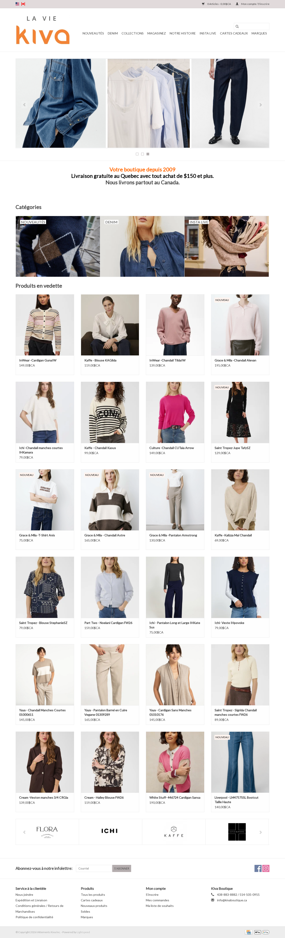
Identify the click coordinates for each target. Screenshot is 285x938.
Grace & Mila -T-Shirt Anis (37, 535)
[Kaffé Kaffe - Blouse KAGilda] (110, 324)
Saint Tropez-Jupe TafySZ (232, 448)
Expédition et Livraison (31, 900)
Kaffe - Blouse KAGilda (100, 360)
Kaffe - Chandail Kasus (100, 448)
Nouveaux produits (94, 906)
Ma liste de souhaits (160, 906)
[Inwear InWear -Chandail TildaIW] (175, 324)
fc (23, 4)
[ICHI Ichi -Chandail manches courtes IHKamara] (45, 412)
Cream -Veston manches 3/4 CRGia (43, 797)
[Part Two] (237, 832)
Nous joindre (24, 894)
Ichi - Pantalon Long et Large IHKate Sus (174, 625)
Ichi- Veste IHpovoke (229, 623)
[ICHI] (47, 832)
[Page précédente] (24, 104)
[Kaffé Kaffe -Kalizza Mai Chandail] (240, 499)
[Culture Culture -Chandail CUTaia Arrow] (175, 412)
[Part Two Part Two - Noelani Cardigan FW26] (110, 587)
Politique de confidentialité (34, 917)
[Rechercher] (237, 26)
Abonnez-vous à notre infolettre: (44, 868)
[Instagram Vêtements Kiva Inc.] (265, 868)
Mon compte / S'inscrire (255, 4)
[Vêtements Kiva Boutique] (43, 30)
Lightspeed (83, 932)
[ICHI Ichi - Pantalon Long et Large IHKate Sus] (175, 587)
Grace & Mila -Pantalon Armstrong (173, 535)
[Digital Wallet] (261, 932)
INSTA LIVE (208, 33)
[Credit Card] (248, 932)
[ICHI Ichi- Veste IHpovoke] (240, 587)
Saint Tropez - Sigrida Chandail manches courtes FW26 (236, 712)
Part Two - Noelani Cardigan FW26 (108, 623)
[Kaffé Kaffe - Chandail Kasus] (110, 412)
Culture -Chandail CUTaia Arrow (171, 448)
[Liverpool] (173, 832)
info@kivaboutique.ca (232, 900)
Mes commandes (157, 900)
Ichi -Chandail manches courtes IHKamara (41, 450)
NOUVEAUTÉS (93, 33)
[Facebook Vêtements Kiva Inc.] (258, 868)
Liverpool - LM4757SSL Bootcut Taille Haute (237, 800)
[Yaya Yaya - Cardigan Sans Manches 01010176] (175, 674)
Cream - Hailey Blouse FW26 (104, 797)
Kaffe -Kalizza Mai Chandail (233, 535)
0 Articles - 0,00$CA (219, 4)
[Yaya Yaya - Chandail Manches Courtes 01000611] (45, 674)
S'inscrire (152, 894)
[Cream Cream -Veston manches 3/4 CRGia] (45, 762)
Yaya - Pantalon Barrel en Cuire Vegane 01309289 (105, 712)
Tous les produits (93, 894)
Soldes (85, 911)
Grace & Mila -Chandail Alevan (235, 360)
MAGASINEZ (156, 33)
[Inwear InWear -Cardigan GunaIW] (45, 324)
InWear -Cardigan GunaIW (37, 360)
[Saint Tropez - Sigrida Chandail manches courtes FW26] (240, 674)
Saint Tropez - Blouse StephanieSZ (43, 623)
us (17, 4)
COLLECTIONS (133, 33)
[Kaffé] (110, 832)
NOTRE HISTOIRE (183, 33)
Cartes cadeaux (234, 33)
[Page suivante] (261, 104)
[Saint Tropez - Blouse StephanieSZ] (45, 587)
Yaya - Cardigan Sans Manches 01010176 (170, 712)
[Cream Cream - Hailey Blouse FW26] (110, 762)
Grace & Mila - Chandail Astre (104, 535)
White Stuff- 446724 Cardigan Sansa (174, 797)
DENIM (113, 33)
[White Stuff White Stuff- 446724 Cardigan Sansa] (175, 762)
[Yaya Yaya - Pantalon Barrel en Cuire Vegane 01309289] (110, 674)
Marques (259, 33)
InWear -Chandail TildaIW (167, 360)
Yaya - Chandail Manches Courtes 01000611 (42, 712)
